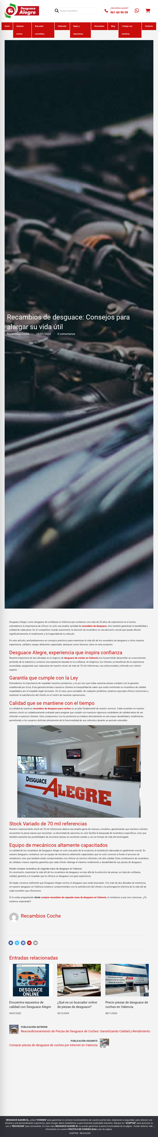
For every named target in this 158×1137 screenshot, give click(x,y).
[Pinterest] (29, 943)
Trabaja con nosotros (127, 30)
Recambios (99, 26)
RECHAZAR (85, 1133)
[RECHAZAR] (154, 1126)
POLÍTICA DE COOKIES (80, 1129)
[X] (17, 943)
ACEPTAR (73, 1133)
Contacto (149, 26)
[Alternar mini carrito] (148, 11)
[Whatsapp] (137, 11)
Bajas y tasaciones (78, 30)
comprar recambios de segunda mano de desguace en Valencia (73, 897)
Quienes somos (20, 30)
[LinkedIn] (23, 943)
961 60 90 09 (119, 12)
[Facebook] (10, 943)
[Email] (35, 943)
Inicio (7, 26)
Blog (113, 26)
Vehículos (62, 26)
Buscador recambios (39, 30)
